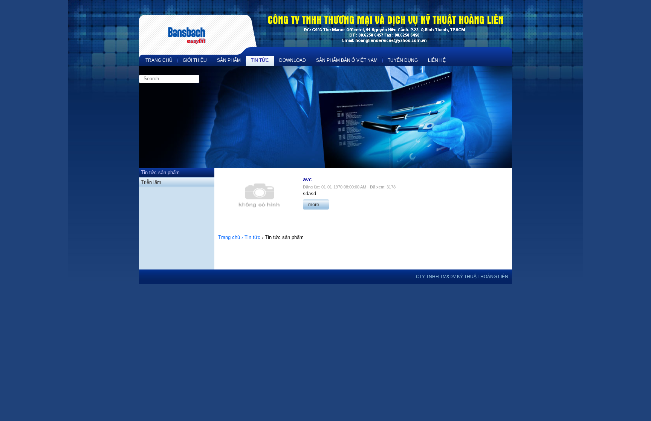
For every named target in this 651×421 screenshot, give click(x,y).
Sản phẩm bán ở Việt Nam (346, 60)
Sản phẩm (229, 60)
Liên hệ (437, 60)
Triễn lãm (151, 182)
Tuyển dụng (403, 60)
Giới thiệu (195, 60)
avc (307, 179)
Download (292, 60)
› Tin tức (250, 237)
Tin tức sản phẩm (160, 172)
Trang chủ (159, 60)
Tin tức (260, 60)
